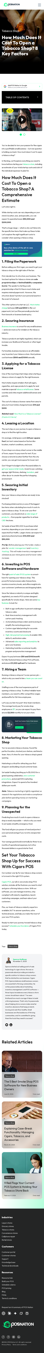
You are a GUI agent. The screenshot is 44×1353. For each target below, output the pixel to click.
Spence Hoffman (20, 959)
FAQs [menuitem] (4, 1295)
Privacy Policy (6, 1344)
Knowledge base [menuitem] (8, 1262)
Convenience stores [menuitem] (10, 1233)
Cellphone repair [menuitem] (8, 1236)
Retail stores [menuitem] (7, 1240)
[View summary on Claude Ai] (9, 1313)
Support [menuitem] (5, 1259)
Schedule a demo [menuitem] (9, 1285)
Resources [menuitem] (7, 1272)
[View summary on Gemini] (15, 1313)
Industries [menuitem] (7, 1217)
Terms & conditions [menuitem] (9, 1298)
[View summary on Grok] (21, 1313)
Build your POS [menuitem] (8, 1281)
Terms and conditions (20, 1344)
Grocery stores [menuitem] (8, 1226)
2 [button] (24, 134)
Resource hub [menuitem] (7, 1278)
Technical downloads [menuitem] (10, 1266)
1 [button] (21, 134)
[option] (22, 119)
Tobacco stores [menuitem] (8, 1230)
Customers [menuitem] (8, 1246)
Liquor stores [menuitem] (7, 1223)
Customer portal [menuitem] (8, 1252)
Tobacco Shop (10, 31)
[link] (11, 5)
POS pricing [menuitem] (6, 1288)
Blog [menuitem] (3, 1291)
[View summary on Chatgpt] (3, 1313)
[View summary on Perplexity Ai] (27, 1313)
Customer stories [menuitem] (9, 1255)
